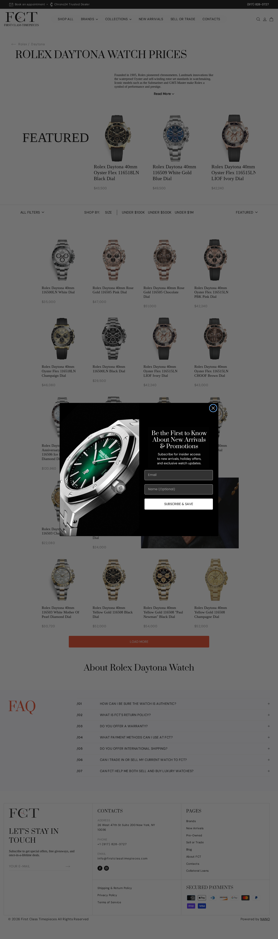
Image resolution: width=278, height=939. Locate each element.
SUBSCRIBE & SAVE (178, 504)
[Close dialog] (213, 408)
